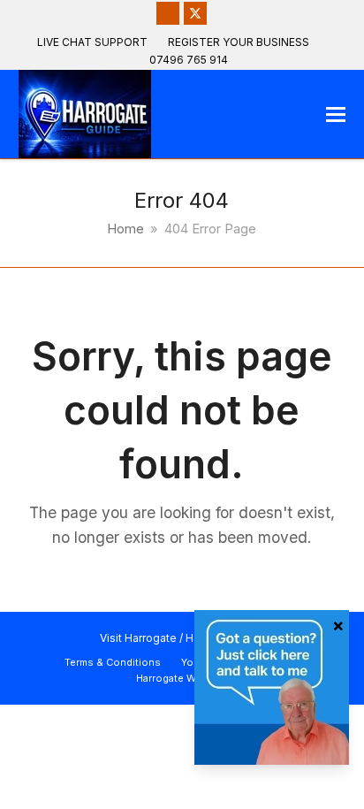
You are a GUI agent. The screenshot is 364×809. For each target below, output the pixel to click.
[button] (335, 114)
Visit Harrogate (138, 638)
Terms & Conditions (112, 662)
